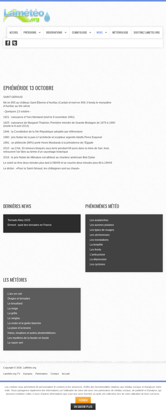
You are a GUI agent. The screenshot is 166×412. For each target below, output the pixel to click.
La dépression (98, 259)
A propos (27, 373)
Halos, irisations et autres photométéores (32, 332)
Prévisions (30, 32)
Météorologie (120, 32)
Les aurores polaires (102, 224)
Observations (54, 32)
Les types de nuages (102, 229)
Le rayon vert (15, 342)
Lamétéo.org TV (11, 373)
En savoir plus (83, 406)
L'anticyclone (97, 254)
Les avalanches (99, 220)
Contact (55, 373)
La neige (13, 308)
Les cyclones (97, 264)
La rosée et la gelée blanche (24, 323)
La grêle (12, 313)
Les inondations (99, 239)
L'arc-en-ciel (15, 293)
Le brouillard (15, 303)
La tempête (96, 244)
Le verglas (14, 318)
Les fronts (95, 249)
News (100, 32)
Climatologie (79, 32)
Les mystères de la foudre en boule (28, 337)
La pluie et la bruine (19, 328)
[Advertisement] (82, 66)
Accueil (14, 32)
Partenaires (41, 373)
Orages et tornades (19, 298)
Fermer (83, 400)
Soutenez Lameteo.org (147, 32)
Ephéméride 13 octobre (28, 87)
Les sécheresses (100, 234)
